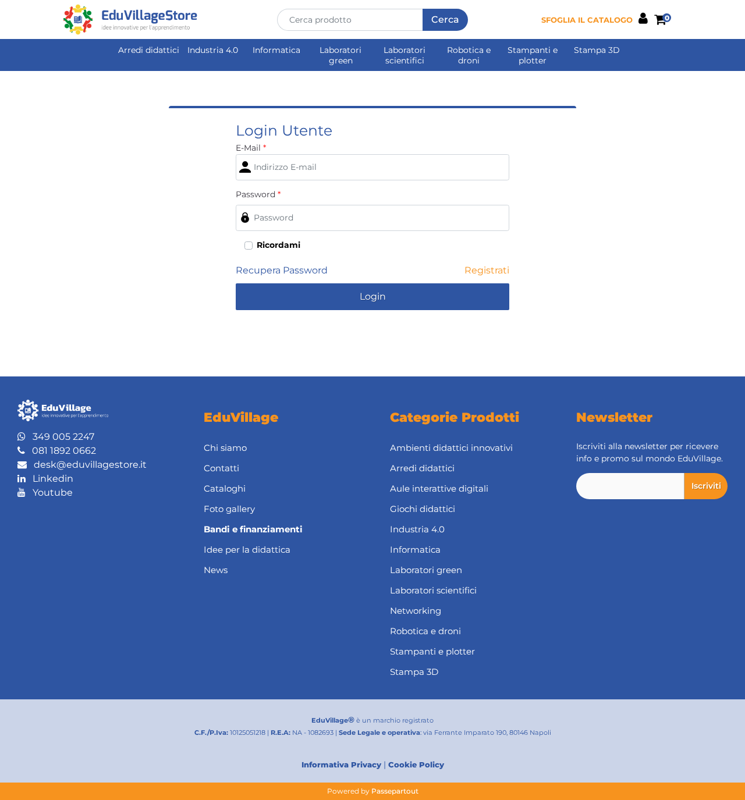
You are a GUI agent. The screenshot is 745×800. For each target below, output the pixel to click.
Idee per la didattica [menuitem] (247, 549)
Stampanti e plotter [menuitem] (533, 55)
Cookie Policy (416, 764)
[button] (445, 20)
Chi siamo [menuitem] (225, 447)
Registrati (486, 270)
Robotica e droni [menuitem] (469, 55)
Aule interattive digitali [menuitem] (439, 488)
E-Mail (251, 148)
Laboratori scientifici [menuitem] (404, 55)
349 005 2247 (60, 436)
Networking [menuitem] (415, 610)
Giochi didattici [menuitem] (422, 508)
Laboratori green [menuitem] (340, 55)
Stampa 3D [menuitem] (597, 50)
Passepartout (394, 791)
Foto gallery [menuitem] (229, 508)
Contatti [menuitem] (221, 468)
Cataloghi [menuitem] (225, 488)
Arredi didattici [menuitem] (148, 50)
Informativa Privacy (341, 764)
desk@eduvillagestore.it (87, 464)
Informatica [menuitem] (276, 50)
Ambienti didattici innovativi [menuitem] (451, 447)
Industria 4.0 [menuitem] (212, 50)
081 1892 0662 (60, 450)
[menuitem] (279, 530)
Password (258, 194)
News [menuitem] (216, 569)
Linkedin (49, 478)
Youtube (49, 492)
